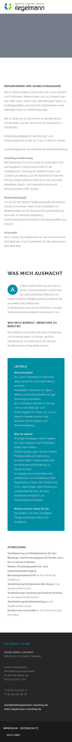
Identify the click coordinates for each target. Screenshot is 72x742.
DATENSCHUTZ (29, 728)
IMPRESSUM (10, 728)
